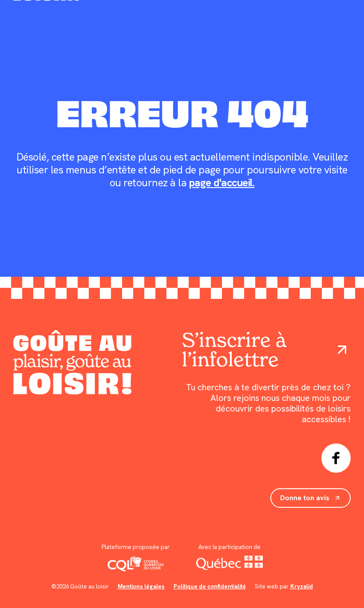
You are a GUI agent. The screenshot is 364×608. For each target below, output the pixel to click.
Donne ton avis (304, 497)
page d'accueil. (222, 182)
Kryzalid (301, 586)
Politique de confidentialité (210, 586)
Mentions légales (141, 586)
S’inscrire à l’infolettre (234, 349)
